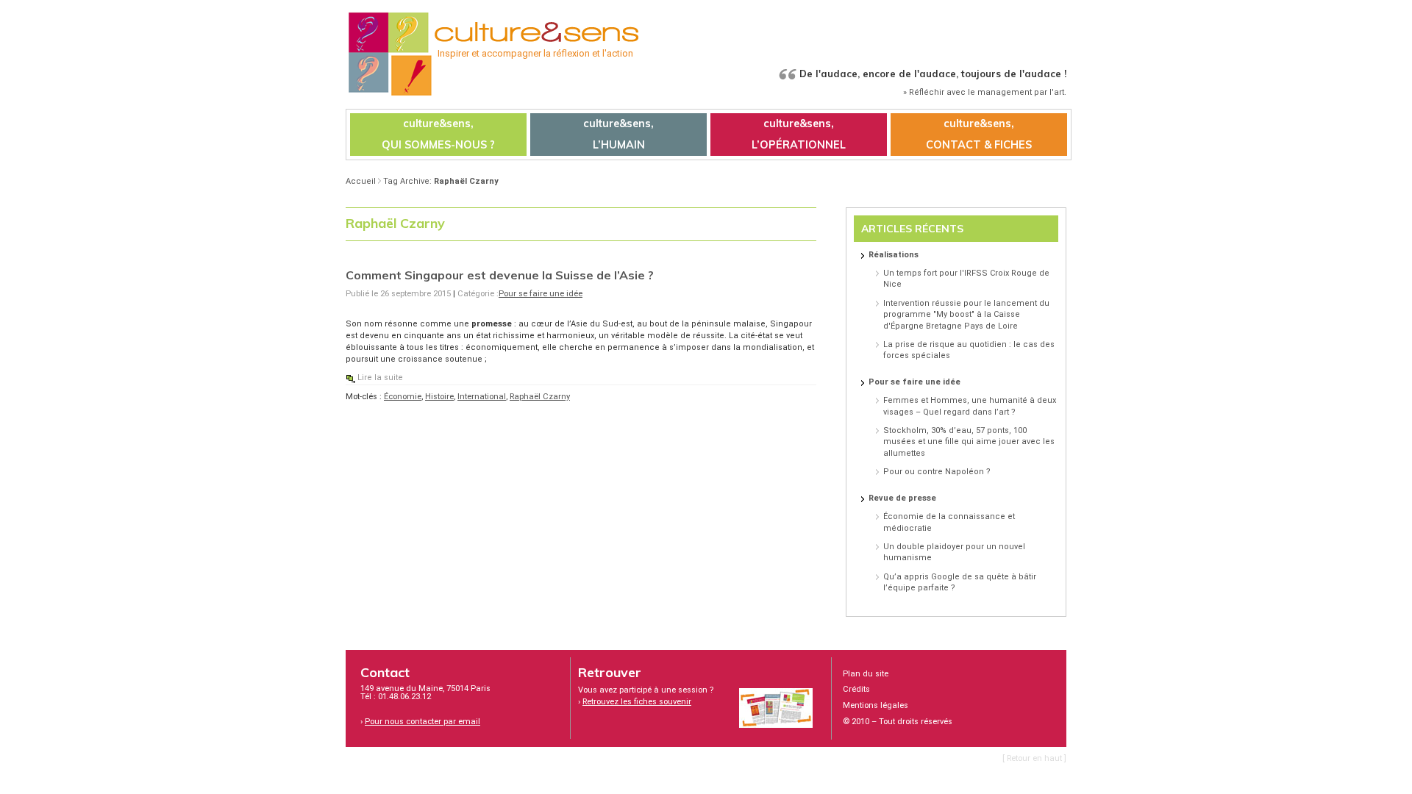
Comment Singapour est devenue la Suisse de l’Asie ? (500, 275)
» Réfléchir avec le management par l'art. (984, 92)
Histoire (439, 396)
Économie (402, 396)
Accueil (361, 181)
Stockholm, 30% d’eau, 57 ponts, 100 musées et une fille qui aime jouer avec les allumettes (969, 442)
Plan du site (865, 674)
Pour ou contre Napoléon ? (937, 471)
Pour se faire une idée (540, 293)
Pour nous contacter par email (422, 721)
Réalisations (894, 255)
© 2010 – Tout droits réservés (897, 721)
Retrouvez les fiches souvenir (636, 702)
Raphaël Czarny (540, 396)
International (481, 396)
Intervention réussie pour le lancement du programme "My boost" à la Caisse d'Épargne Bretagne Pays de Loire (966, 314)
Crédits (856, 689)
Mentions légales (875, 705)
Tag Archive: (441, 181)
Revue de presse (902, 498)
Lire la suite (380, 377)
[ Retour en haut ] (1034, 758)
